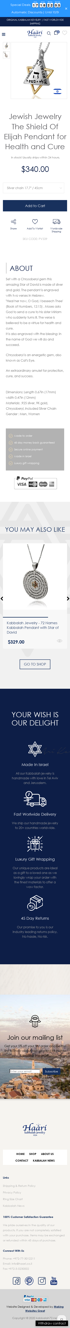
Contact (21, 1160)
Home (20, 1154)
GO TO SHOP (35, 664)
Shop (32, 1154)
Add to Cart (35, 206)
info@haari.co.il (22, 1263)
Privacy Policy (12, 1192)
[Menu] (3, 34)
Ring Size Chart (13, 1199)
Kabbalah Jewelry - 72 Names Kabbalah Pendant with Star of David (33, 628)
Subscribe (51, 1071)
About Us (47, 1154)
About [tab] (21, 268)
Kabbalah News (44, 1160)
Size (32, 179)
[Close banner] (66, 8)
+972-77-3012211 (24, 1258)
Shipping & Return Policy (19, 1185)
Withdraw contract (52, 1323)
